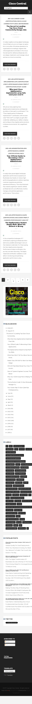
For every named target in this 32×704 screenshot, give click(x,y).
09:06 (16, 163)
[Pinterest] (11, 69)
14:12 (16, 228)
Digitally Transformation (24, 488)
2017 (8, 429)
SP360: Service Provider (12, 519)
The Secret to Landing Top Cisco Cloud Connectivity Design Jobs (16, 28)
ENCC (16, 23)
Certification (11, 21)
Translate (10, 675)
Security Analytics (10, 522)
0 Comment (16, 37)
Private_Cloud (18, 510)
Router (18, 516)
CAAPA (24, 215)
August (10, 331)
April (9, 402)
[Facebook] (4, 69)
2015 (8, 432)
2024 (9, 408)
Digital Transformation (11, 488)
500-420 (8, 215)
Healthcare (15, 494)
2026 (9, 328)
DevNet (26, 482)
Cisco (19, 21)
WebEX (16, 525)
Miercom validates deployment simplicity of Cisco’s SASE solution (18, 557)
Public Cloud (22, 513)
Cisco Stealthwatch (20, 473)
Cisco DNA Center (10, 452)
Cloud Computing (10, 479)
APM (24, 148)
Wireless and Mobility (11, 528)
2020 (9, 420)
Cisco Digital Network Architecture (14, 455)
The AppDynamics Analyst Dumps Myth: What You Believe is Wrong (16, 224)
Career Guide (19, 18)
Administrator (17, 148)
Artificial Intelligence (19, 446)
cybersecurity (22, 528)
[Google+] (15, 69)
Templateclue (14, 690)
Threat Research (27, 522)
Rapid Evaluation (10, 516)
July (9, 393)
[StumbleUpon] (18, 69)
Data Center (19, 482)
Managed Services (10, 504)
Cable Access (9, 449)
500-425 (8, 148)
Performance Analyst (19, 220)
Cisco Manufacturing (27, 464)
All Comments (10, 644)
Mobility (19, 504)
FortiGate (8, 494)
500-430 (11, 79)
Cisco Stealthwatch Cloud (12, 476)
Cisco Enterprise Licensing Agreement (15, 461)
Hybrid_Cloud (23, 494)
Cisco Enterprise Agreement (13, 458)
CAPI (15, 81)
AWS (11, 446)
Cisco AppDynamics (10, 84)
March (10, 405)
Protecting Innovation (11, 513)
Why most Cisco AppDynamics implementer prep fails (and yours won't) (16, 92)
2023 (9, 411)
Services (19, 522)
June (9, 396)
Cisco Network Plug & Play (12, 467)
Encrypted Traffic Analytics (12, 491)
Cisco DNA (28, 449)
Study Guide (21, 87)
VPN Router (9, 525)
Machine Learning (27, 500)
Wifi (20, 525)
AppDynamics (13, 151)
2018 (8, 426)
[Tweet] (8, 69)
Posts (7, 641)
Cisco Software (10, 473)
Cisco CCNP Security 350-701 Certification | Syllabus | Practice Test (17, 570)
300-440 (10, 18)
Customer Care (10, 482)
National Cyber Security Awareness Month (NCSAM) (18, 507)
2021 (8, 417)
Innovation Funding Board (17, 497)
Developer (9, 485)
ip (27, 528)
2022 (9, 414)
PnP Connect (9, 510)
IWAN (7, 497)
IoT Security (18, 500)
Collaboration (20, 479)
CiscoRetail (23, 476)
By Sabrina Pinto (16, 34)
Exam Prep (23, 84)
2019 (8, 423)
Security (22, 519)
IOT (30, 494)
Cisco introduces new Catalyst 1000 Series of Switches (18, 543)
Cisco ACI (22, 449)
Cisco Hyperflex (10, 464)
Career (21, 151)
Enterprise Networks (26, 491)
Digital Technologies (18, 485)
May (9, 399)
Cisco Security (24, 467)
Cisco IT (18, 464)
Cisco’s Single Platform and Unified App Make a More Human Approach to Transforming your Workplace (19, 584)
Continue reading (10, 64)
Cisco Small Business (20, 470)
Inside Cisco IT (9, 500)
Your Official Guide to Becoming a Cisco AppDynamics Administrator (16, 158)
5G (7, 446)
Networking (23, 23)
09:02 (16, 32)
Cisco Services (9, 470)
